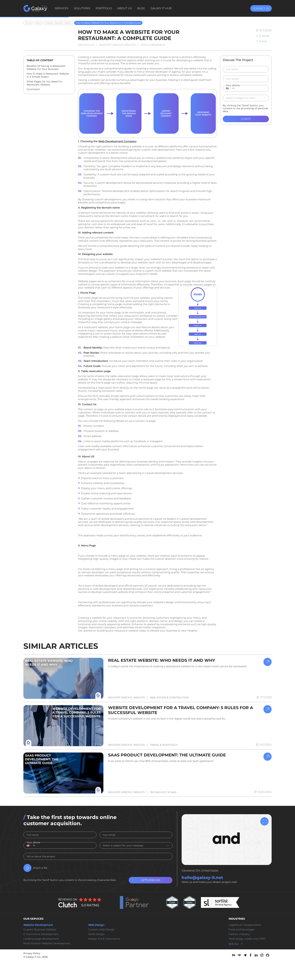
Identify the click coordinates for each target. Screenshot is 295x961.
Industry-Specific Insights (58, 23)
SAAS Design (96, 934)
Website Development (38, 924)
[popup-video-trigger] (264, 821)
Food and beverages (241, 929)
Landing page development (41, 938)
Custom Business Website (39, 929)
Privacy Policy (31, 953)
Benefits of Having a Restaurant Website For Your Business (46, 67)
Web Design (96, 924)
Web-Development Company (117, 141)
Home (28, 23)
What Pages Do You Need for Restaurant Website (44, 83)
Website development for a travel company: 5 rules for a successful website (180, 710)
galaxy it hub (161, 8)
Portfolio (104, 8)
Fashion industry (239, 934)
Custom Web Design (101, 929)
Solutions (82, 8)
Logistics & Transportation (245, 924)
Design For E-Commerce (104, 938)
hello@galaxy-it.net (202, 877)
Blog (141, 8)
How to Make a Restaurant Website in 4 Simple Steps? (48, 75)
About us (124, 8)
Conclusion (33, 89)
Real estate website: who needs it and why (161, 660)
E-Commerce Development (41, 934)
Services (61, 8)
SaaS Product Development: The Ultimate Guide (167, 754)
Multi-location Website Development (46, 943)
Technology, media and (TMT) (247, 938)
